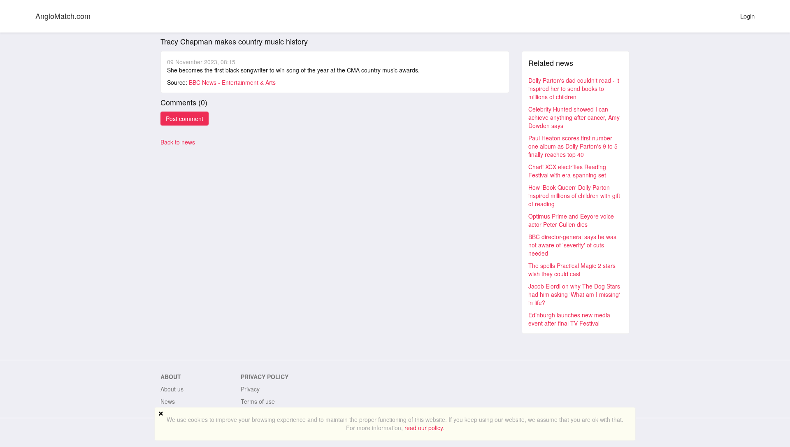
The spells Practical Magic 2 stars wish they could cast (572, 269)
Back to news (177, 142)
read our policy (423, 428)
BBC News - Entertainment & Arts (232, 82)
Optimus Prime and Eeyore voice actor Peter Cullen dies (571, 220)
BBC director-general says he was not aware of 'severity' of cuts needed (572, 245)
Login (747, 16)
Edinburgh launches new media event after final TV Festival (569, 319)
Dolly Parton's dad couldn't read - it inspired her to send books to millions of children (573, 88)
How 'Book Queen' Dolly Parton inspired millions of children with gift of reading (574, 195)
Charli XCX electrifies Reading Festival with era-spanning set (567, 171)
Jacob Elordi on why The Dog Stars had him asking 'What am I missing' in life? (574, 294)
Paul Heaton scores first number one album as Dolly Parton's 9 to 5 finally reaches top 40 (573, 146)
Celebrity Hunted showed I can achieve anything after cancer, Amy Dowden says (574, 117)
